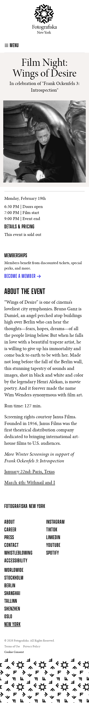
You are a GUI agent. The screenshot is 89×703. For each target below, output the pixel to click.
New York (12, 624)
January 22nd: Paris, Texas (29, 472)
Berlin (9, 586)
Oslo (8, 617)
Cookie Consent (14, 652)
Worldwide (14, 570)
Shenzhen (12, 609)
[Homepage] (44, 18)
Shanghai (12, 593)
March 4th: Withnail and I (29, 483)
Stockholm (14, 578)
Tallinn (10, 601)
